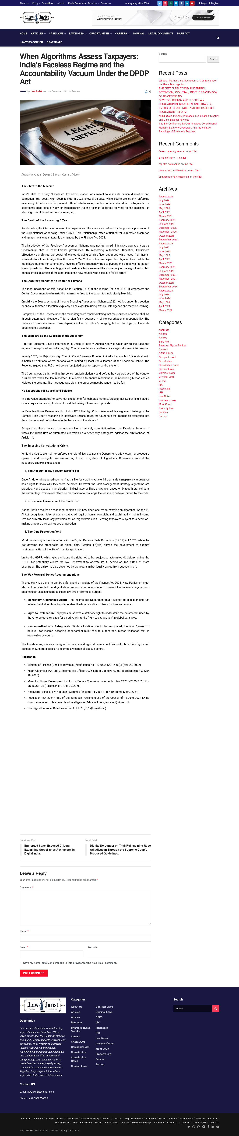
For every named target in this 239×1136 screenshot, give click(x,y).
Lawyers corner (31, 42)
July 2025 (164, 247)
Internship (164, 388)
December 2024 (168, 274)
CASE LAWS (56, 33)
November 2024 (168, 278)
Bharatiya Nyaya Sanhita (172, 345)
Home (23, 33)
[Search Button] (215, 1008)
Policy (35, 3)
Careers (121, 33)
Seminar (163, 412)
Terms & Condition (82, 1122)
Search (163, 53)
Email (24, 947)
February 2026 (167, 220)
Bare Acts (164, 341)
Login (204, 3)
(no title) (193, 151)
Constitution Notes (169, 365)
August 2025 (166, 243)
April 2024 (164, 306)
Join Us (60, 3)
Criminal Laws (166, 376)
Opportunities (99, 33)
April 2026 (164, 212)
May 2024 (164, 302)
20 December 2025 (57, 91)
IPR (161, 392)
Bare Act (183, 33)
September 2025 (168, 239)
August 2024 (166, 290)
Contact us (106, 3)
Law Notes (76, 33)
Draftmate (54, 42)
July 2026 (164, 200)
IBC (161, 384)
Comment (27, 887)
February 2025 (167, 267)
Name (24, 931)
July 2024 (164, 294)
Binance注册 (166, 157)
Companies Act (167, 357)
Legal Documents (160, 33)
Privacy (173, 1118)
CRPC (162, 380)
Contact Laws (166, 369)
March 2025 (165, 263)
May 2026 (164, 208)
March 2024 (165, 310)
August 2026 (166, 196)
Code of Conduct (54, 1118)
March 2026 (165, 216)
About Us (24, 3)
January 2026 (166, 224)
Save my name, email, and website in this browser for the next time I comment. (70, 962)
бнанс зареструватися (171, 151)
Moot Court (165, 404)
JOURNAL (139, 33)
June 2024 (165, 298)
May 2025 (164, 255)
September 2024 (168, 286)
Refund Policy (62, 1122)
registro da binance (169, 164)
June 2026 (165, 204)
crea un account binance (172, 170)
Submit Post (47, 3)
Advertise (92, 3)
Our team (151, 1118)
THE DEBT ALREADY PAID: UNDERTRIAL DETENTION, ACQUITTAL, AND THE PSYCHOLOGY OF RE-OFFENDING (188, 92)
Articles (37, 33)
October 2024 (166, 282)
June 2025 (165, 251)
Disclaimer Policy (90, 1118)
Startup (163, 416)
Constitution (165, 361)
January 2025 (166, 271)
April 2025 (164, 259)
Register (215, 3)
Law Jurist (36, 91)
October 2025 (166, 235)
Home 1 (106, 1118)
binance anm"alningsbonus (174, 176)
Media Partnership (77, 3)
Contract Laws (167, 373)
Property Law (166, 408)
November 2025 (168, 231)
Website (93, 947)
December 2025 (168, 227)
